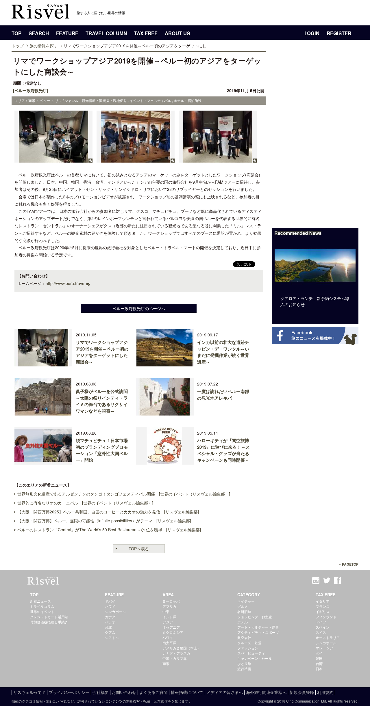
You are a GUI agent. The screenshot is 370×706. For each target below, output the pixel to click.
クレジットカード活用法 (49, 616)
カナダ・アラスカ (176, 653)
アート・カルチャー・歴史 (258, 627)
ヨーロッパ (171, 601)
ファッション (247, 647)
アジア (167, 621)
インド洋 (169, 616)
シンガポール (115, 611)
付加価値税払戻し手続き (49, 621)
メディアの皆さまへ (224, 692)
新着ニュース (40, 601)
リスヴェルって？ (29, 692)
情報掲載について (187, 692)
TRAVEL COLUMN (106, 33)
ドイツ (321, 621)
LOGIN (311, 33)
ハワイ (110, 606)
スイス (321, 632)
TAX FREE (146, 33)
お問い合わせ (124, 692)
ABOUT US (177, 33)
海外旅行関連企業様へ (266, 692)
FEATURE (67, 33)
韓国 (319, 658)
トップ (18, 46)
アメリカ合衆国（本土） (181, 647)
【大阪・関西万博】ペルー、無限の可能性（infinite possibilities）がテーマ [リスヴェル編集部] (104, 521)
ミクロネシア (172, 632)
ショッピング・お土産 (254, 616)
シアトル (112, 637)
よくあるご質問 (153, 692)
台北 (108, 627)
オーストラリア (328, 637)
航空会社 (244, 637)
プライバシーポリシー (69, 692)
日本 (319, 668)
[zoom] (53, 160)
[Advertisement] (315, 138)
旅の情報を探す (43, 46)
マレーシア (324, 647)
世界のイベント (42, 611)
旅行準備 (244, 668)
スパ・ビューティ (251, 653)
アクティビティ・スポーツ (258, 632)
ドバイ (110, 601)
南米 (165, 663)
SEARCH (39, 33)
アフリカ (169, 606)
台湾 (319, 663)
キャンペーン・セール (254, 658)
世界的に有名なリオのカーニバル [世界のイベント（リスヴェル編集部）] (85, 503)
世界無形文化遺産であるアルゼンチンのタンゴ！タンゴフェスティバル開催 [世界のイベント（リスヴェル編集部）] (123, 494)
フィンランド (326, 616)
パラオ (110, 621)
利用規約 (325, 692)
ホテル (242, 621)
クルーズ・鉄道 (249, 642)
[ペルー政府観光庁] (30, 90)
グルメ (242, 606)
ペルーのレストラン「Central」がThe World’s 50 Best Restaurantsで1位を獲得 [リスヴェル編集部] (109, 529)
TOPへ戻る (139, 549)
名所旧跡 (244, 611)
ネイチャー (246, 601)
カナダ (110, 616)
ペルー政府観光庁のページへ (138, 308)
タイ (319, 653)
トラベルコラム (42, 606)
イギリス (323, 611)
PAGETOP (350, 564)
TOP (16, 33)
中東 (165, 611)
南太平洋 (169, 642)
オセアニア (171, 627)
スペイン (323, 627)
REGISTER (339, 33)
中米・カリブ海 (174, 658)
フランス (323, 606)
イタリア (323, 601)
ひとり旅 (244, 663)
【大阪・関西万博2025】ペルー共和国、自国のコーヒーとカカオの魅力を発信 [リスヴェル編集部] (108, 512)
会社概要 (100, 692)
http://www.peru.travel (65, 283)
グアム (110, 632)
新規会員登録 (302, 692)
